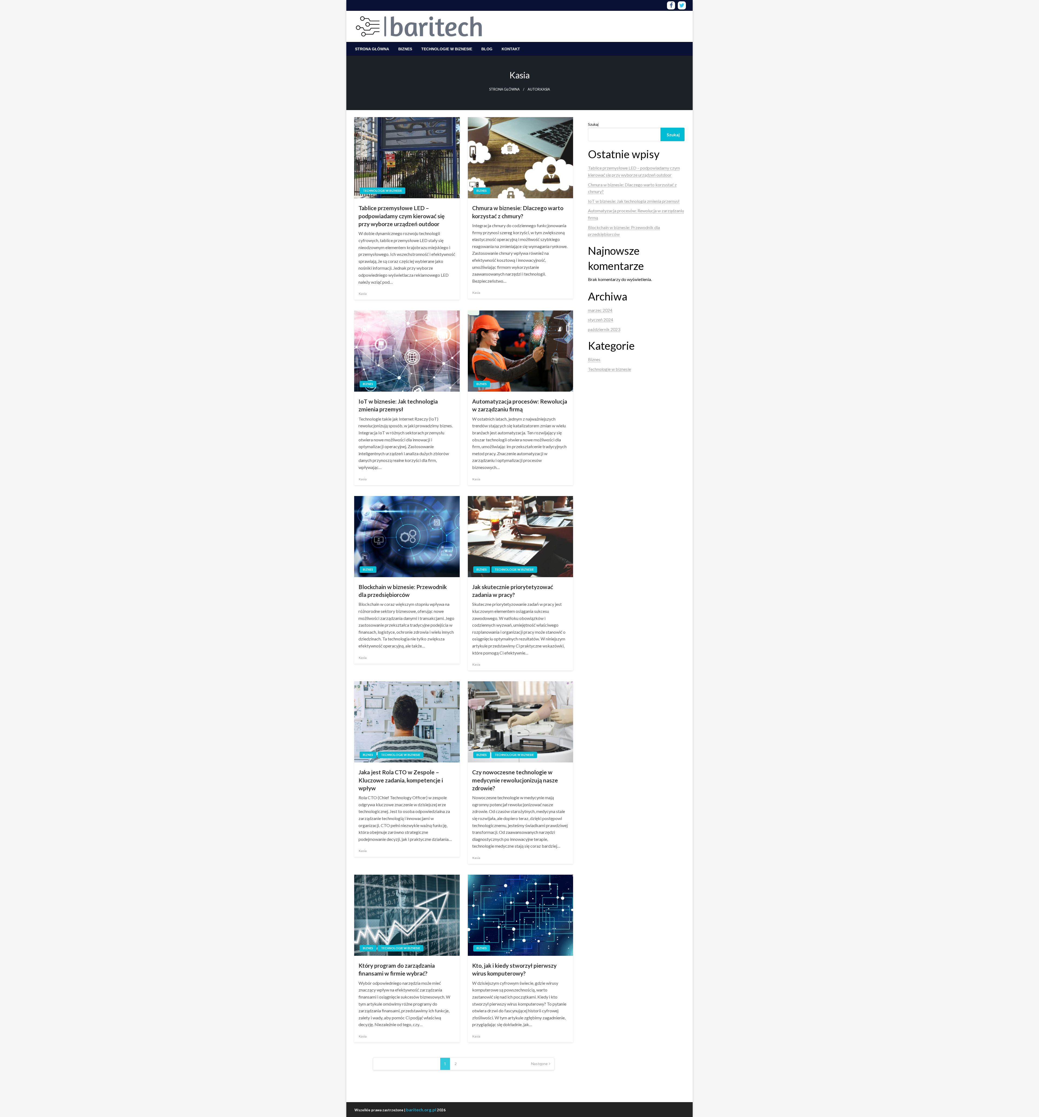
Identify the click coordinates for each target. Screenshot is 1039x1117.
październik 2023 (604, 329)
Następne (539, 1063)
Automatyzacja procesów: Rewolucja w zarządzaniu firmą (519, 405)
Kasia (363, 294)
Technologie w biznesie (446, 49)
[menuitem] (372, 49)
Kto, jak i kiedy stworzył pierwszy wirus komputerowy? (514, 969)
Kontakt (511, 49)
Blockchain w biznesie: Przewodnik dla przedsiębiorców (403, 590)
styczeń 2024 (600, 319)
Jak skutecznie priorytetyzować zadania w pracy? (512, 590)
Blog (486, 49)
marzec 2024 (600, 310)
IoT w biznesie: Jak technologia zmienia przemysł (398, 405)
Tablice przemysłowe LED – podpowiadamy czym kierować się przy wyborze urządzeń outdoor (402, 215)
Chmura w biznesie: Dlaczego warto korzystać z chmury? (517, 211)
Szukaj (593, 124)
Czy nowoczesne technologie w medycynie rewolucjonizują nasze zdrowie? (515, 780)
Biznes (405, 49)
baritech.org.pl (421, 1109)
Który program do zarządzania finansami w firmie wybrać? (397, 969)
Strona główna (372, 49)
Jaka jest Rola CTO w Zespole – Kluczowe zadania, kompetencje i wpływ (401, 780)
